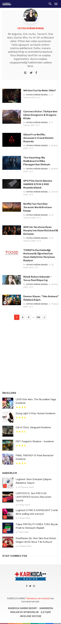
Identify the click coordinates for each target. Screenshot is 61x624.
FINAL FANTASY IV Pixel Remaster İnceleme (34, 457)
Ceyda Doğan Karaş (31, 28)
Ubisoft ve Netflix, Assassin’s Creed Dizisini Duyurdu (38, 138)
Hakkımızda (46, 608)
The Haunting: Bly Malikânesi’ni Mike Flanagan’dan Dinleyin (36, 161)
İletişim (46, 612)
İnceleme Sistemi (30, 616)
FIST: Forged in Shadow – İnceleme (35, 441)
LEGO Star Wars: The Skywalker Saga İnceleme (36, 401)
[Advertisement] (30, 355)
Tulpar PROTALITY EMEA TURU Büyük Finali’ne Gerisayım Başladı (37, 526)
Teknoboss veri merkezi (38, 598)
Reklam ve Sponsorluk (24, 612)
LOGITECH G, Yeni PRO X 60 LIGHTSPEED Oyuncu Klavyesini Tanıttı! (33, 497)
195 (38, 317)
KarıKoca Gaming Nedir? (22, 608)
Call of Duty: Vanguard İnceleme (33, 427)
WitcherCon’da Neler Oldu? (39, 90)
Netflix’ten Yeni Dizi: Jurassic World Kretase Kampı (37, 207)
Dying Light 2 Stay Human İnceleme (35, 413)
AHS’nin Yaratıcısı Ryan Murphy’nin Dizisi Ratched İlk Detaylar (40, 230)
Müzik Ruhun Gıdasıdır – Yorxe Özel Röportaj (37, 278)
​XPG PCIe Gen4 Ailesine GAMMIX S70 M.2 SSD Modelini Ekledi (37, 184)
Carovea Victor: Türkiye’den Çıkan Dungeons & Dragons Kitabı (40, 115)
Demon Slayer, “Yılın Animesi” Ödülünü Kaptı (41, 298)
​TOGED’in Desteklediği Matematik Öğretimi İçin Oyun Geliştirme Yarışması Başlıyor (39, 255)
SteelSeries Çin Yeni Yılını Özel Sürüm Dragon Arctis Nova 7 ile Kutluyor (36, 540)
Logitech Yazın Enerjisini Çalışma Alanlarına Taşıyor (33, 481)
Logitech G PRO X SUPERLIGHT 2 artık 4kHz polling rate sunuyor (37, 512)
